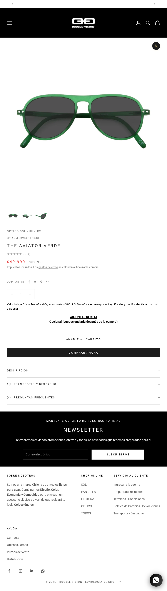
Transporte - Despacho (129, 513)
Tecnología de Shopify (102, 582)
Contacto (13, 537)
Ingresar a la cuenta (127, 484)
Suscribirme (118, 454)
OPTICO (86, 506)
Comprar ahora (83, 352)
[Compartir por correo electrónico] (47, 282)
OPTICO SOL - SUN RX (24, 231)
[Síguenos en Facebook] (9, 571)
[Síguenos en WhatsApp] (43, 571)
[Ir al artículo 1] (13, 216)
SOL (84, 484)
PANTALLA (88, 492)
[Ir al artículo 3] (41, 216)
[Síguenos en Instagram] (20, 571)
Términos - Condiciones (129, 499)
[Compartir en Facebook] (29, 282)
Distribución (15, 559)
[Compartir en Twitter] (35, 282)
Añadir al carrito (83, 339)
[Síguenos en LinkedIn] (32, 571)
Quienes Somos (17, 545)
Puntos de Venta (18, 552)
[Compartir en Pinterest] (41, 282)
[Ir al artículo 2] (27, 216)
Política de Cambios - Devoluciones (137, 506)
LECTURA (87, 499)
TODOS (86, 513)
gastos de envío (48, 267)
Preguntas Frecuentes (128, 492)
